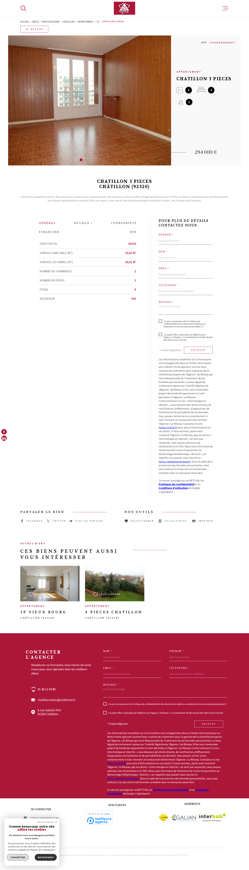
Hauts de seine (50, 21)
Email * (164, 268)
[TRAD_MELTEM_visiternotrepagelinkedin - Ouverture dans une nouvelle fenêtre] (4, 438)
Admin (152, 855)
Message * (166, 302)
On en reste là (45, 822)
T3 (98, 21)
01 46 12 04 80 (47, 689)
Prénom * (166, 234)
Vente (35, 21)
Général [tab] (47, 223)
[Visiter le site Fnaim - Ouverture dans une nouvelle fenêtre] (163, 817)
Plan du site (110, 855)
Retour (37, 29)
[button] (81, 160)
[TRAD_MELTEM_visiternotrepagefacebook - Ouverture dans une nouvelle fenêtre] (4, 431)
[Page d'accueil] (124, 8)
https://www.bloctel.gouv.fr (175, 461)
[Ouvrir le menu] (226, 8)
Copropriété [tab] (124, 223)
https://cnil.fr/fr (168, 427)
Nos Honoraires (123, 855)
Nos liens (161, 855)
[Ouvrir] (23, 8)
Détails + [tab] (83, 223)
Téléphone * (169, 285)
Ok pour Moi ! (46, 857)
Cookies (184, 855)
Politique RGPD (173, 855)
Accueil (24, 21)
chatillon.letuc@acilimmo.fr (57, 700)
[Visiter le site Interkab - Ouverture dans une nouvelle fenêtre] (212, 817)
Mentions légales (139, 855)
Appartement (86, 21)
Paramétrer (18, 857)
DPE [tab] (133, 232)
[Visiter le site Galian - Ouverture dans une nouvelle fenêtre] (183, 817)
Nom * (163, 251)
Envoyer (198, 350)
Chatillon (69, 21)
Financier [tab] (49, 232)
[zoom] (89, 100)
